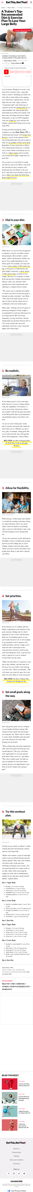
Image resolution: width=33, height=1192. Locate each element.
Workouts (7, 989)
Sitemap (16, 1156)
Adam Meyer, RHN (10, 60)
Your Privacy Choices (18, 1191)
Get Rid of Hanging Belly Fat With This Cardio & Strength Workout (18, 443)
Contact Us (16, 1163)
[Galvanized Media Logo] (16, 1181)
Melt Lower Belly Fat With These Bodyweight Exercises (15, 176)
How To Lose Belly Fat (19, 987)
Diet (13, 984)
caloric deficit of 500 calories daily (15, 272)
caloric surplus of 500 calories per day (16, 267)
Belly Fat (6, 984)
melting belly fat (21, 107)
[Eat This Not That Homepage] (17, 2)
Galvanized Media (15, 1184)
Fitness (5, 987)
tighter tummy (13, 153)
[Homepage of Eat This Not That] (16, 1143)
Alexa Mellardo (16, 63)
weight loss (12, 120)
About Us (16, 1148)
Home (3, 7)
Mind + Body (11, 7)
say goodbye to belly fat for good (19, 142)
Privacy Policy (16, 1152)
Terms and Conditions (16, 1160)
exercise (20, 984)
